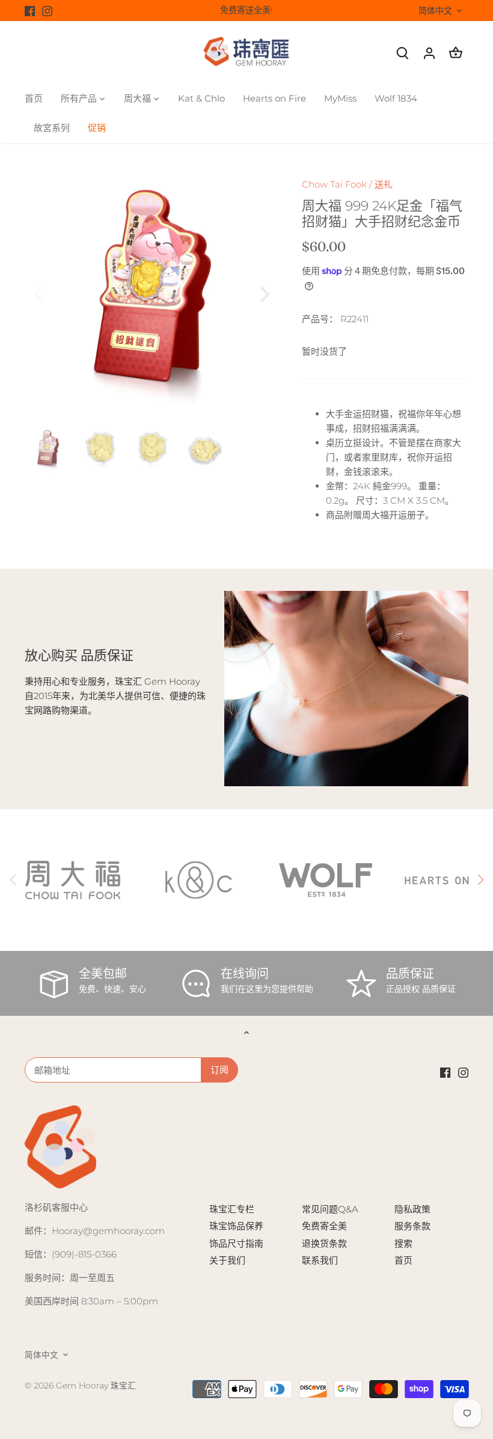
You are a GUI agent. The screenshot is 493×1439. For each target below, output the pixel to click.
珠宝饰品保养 (236, 1226)
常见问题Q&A (330, 1209)
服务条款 (412, 1226)
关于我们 (227, 1260)
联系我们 (320, 1260)
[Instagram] (47, 10)
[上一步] (55, 293)
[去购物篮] (456, 52)
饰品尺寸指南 (236, 1243)
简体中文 (435, 11)
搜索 (403, 1243)
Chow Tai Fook (334, 184)
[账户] (429, 52)
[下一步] (249, 293)
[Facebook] (30, 10)
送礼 (384, 184)
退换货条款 (324, 1243)
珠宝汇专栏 (231, 1209)
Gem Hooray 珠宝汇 (96, 1385)
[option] (152, 293)
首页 (403, 1260)
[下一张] (480, 880)
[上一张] (13, 880)
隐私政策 (412, 1209)
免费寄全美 (324, 1226)
